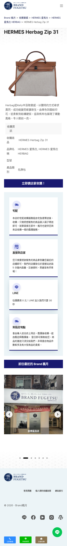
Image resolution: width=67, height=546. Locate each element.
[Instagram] (51, 517)
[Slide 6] (43, 458)
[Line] (24, 517)
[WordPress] (60, 517)
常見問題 (27, 491)
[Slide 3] (31, 458)
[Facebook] (33, 517)
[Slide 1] (20, 458)
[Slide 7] (47, 458)
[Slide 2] (25, 458)
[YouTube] (42, 517)
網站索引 (59, 491)
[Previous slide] (9, 414)
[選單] (61, 5)
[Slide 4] (35, 458)
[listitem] (33, 414)
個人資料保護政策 (43, 491)
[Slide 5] (39, 458)
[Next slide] (57, 414)
